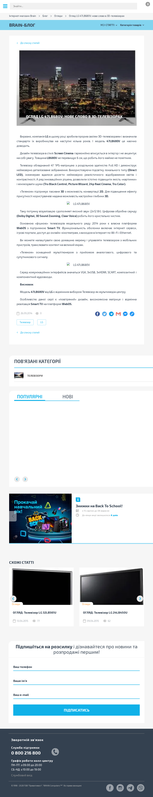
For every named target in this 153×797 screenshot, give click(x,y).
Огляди (58, 16)
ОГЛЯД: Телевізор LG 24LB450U (105, 612)
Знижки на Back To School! (99, 506)
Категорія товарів (130, 25)
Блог (45, 16)
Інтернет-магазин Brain (22, 16)
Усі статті (108, 25)
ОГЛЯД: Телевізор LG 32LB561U (34, 612)
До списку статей (30, 42)
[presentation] (13, 516)
